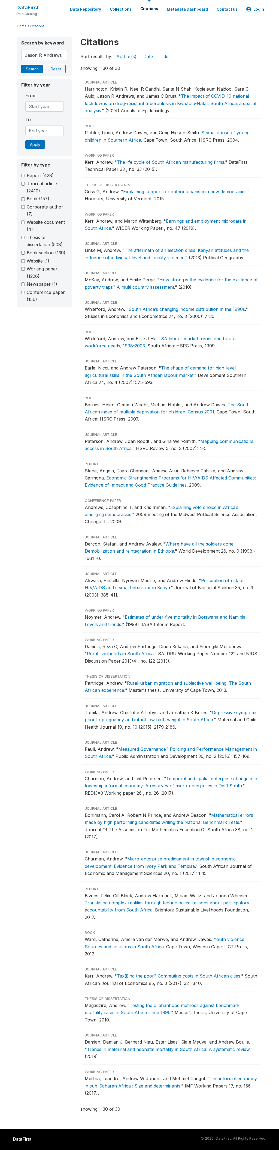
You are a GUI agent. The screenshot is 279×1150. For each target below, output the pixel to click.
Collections (121, 9)
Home (22, 26)
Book (38, 198)
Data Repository (85, 9)
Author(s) (126, 56)
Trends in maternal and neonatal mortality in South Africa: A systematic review (168, 1049)
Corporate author (45, 210)
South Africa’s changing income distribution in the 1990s (187, 309)
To (28, 119)
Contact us (227, 9)
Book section (46, 252)
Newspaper (42, 284)
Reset (56, 69)
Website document (46, 225)
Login (258, 9)
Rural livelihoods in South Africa (120, 653)
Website (38, 261)
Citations (149, 9)
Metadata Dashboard (187, 9)
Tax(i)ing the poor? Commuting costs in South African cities (178, 976)
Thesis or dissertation (45, 241)
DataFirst (27, 7)
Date (148, 56)
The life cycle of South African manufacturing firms (170, 162)
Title (164, 56)
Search (32, 69)
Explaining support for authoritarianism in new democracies (185, 191)
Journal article (42, 187)
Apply (35, 144)
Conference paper (46, 296)
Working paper (42, 272)
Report (40, 175)
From (31, 95)
